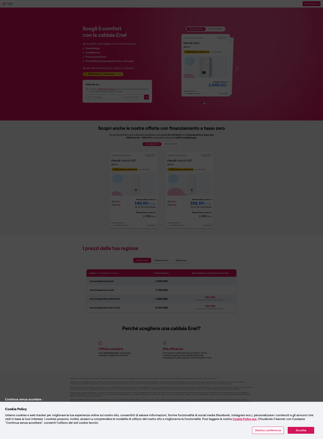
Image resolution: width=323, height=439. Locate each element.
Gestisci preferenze (268, 430)
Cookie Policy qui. (245, 419)
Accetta (301, 430)
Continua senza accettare (23, 399)
